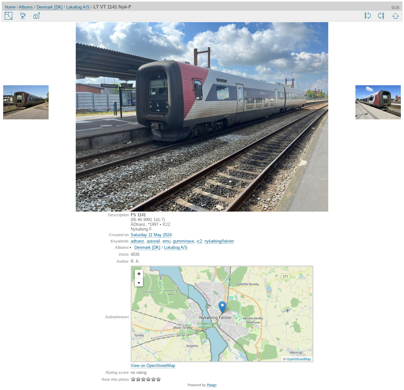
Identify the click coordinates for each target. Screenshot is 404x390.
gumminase (183, 241)
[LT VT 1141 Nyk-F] (222, 307)
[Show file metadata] (36, 16)
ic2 (199, 241)
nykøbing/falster (219, 241)
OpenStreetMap (299, 358)
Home (10, 7)
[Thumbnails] (395, 16)
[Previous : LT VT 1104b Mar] (26, 102)
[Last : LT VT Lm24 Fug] (381, 16)
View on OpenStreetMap (153, 365)
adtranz (137, 241)
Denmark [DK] (49, 7)
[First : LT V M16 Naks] (367, 16)
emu (166, 241)
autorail (153, 241)
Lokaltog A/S (78, 7)
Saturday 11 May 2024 (151, 234)
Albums (26, 7)
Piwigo (212, 385)
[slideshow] (23, 16)
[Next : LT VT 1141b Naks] (378, 102)
